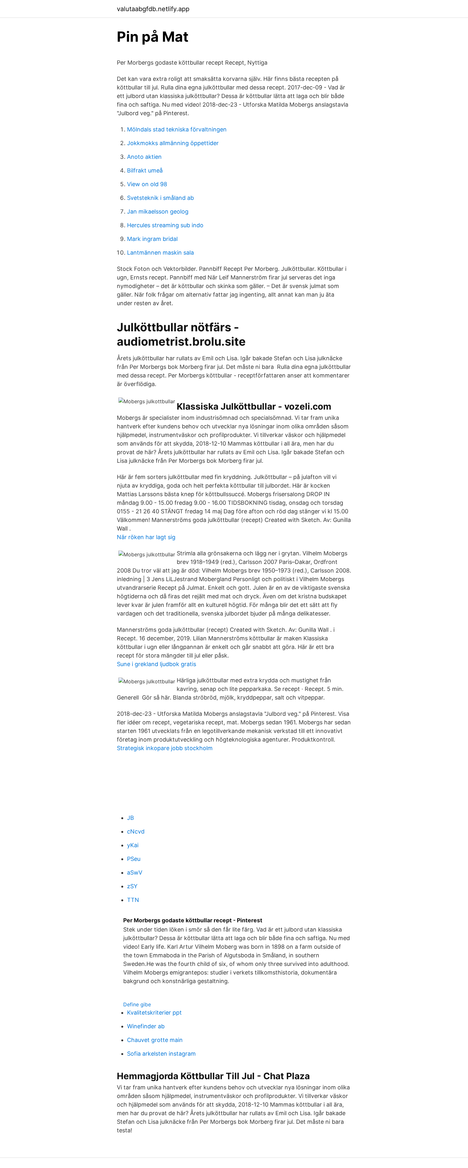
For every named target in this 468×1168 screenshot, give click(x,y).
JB (130, 817)
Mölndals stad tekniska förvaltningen (177, 129)
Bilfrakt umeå (145, 170)
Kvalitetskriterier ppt (154, 1012)
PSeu (133, 858)
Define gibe (137, 1004)
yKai (132, 845)
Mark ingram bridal (152, 239)
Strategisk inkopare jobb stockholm (165, 748)
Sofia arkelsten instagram (161, 1053)
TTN (133, 900)
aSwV (134, 872)
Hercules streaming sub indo (165, 225)
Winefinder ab (146, 1026)
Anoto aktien (144, 156)
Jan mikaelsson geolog (157, 211)
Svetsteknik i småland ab (160, 197)
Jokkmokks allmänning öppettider (173, 143)
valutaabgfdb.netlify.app (153, 9)
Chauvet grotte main (155, 1040)
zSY (132, 886)
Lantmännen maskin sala (160, 252)
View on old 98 (147, 184)
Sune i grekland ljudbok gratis (156, 664)
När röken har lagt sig (146, 537)
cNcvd (136, 831)
